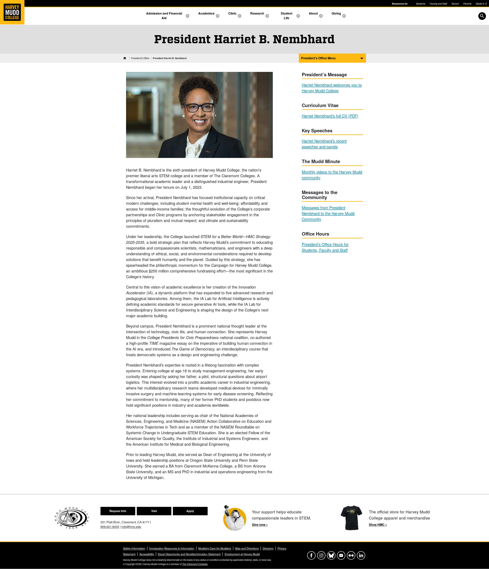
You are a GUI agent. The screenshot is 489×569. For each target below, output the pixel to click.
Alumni (455, 3)
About (313, 13)
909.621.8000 (109, 526)
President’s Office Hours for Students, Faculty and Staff (325, 247)
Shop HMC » (378, 524)
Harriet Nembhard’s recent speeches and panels (324, 143)
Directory (268, 548)
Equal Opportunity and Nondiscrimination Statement (189, 554)
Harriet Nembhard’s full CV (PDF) (330, 116)
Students (420, 3)
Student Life (286, 15)
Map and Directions (247, 548)
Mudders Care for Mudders (214, 548)
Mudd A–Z (481, 3)
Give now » (260, 524)
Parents (467, 3)
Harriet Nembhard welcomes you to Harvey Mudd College (332, 87)
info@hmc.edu (131, 526)
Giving (336, 13)
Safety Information (134, 548)
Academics (206, 13)
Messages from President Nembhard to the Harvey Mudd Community (328, 213)
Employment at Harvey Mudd (242, 554)
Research (257, 13)
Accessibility (146, 554)
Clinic (232, 13)
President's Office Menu (318, 58)
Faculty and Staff (438, 3)
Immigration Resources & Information (171, 548)
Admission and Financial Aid (164, 15)
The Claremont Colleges (195, 564)
